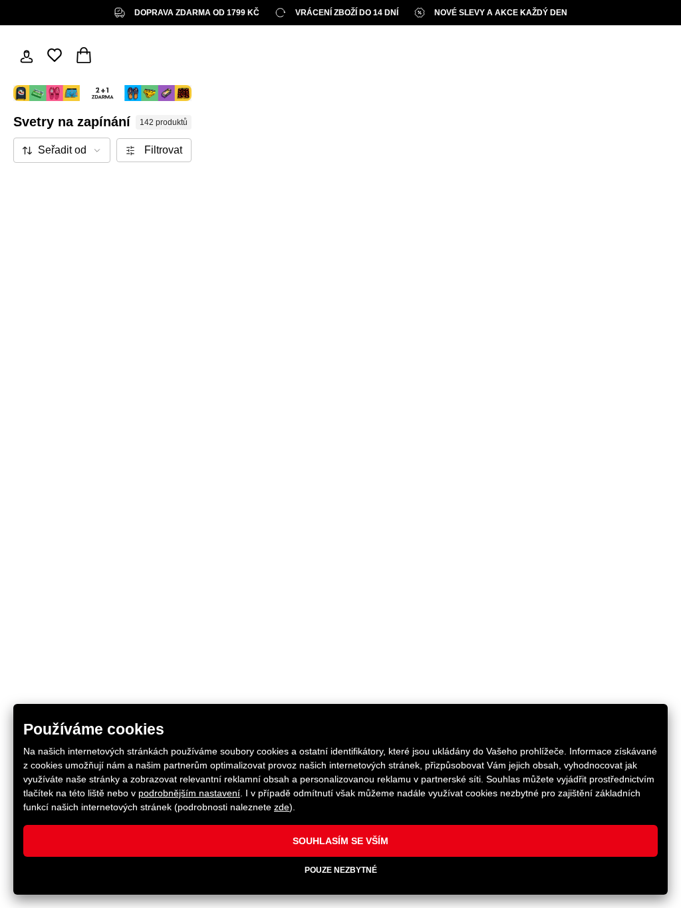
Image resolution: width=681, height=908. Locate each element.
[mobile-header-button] (26, 55)
